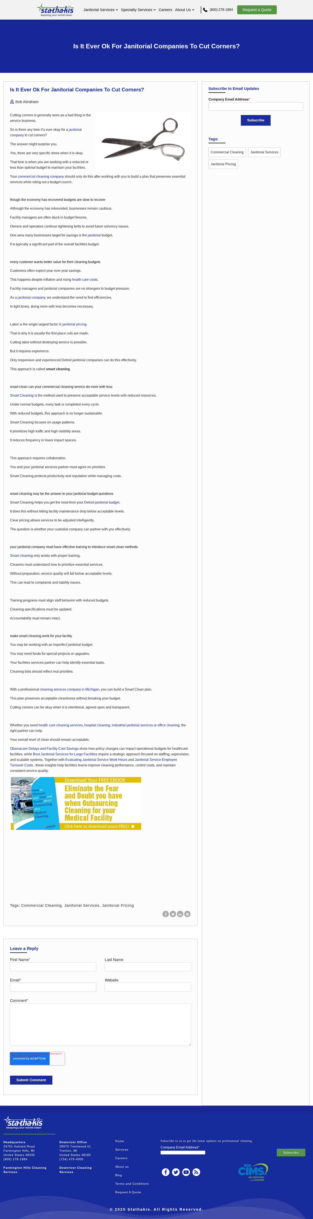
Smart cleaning (21, 555)
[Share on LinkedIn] (180, 914)
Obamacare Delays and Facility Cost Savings (44, 748)
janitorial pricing (74, 324)
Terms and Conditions (132, 1183)
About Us (183, 10)
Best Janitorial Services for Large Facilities (65, 754)
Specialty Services (136, 10)
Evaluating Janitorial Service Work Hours (96, 759)
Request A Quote (128, 1192)
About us (122, 1166)
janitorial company (31, 297)
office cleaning (168, 725)
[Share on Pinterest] (187, 914)
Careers (165, 10)
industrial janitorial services (132, 725)
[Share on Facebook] (165, 914)
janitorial (94, 235)
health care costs (85, 279)
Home (119, 1141)
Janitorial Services (99, 10)
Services (121, 1149)
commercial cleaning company (41, 176)
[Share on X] (173, 914)
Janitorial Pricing (118, 905)
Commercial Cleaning (41, 905)
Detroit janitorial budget (101, 502)
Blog (118, 1175)
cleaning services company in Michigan (69, 689)
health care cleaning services (61, 725)
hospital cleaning (97, 725)
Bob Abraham (27, 102)
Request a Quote (257, 10)
